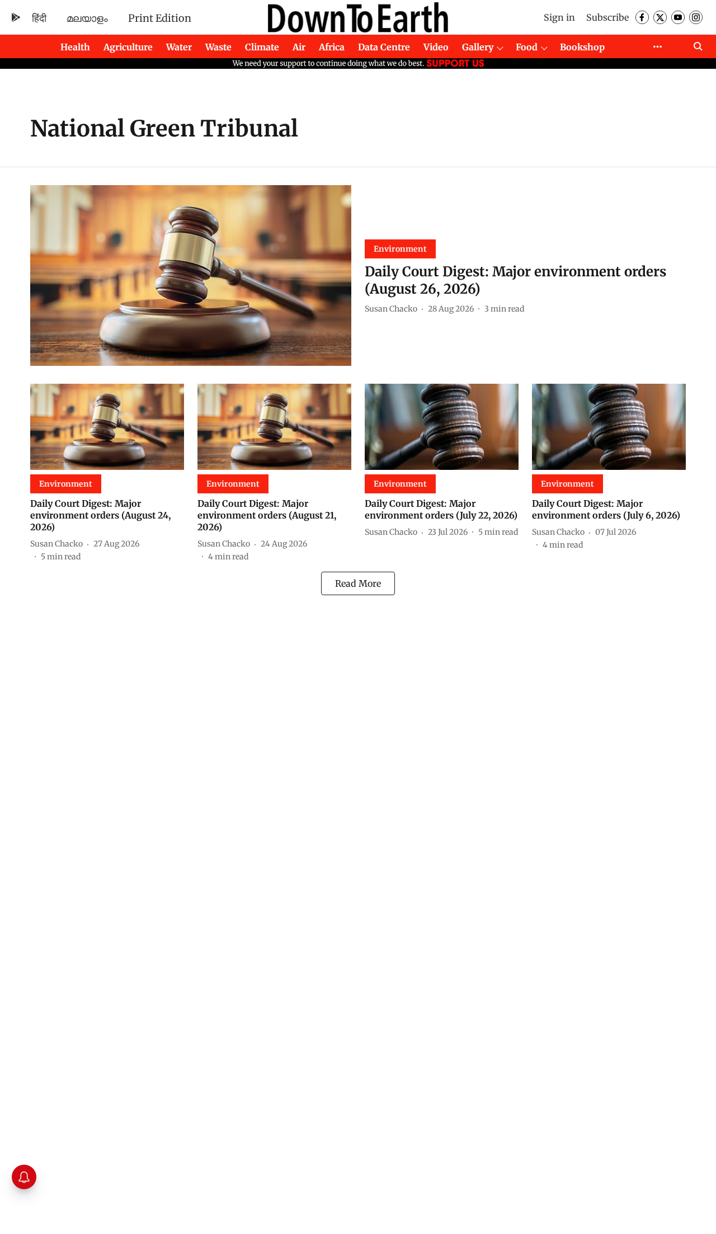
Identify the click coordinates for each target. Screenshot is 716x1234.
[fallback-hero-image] (190, 275)
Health (75, 47)
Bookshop (582, 47)
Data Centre (384, 47)
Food (527, 47)
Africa (332, 47)
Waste (218, 47)
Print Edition (159, 18)
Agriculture (128, 47)
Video (436, 47)
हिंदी (39, 18)
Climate (262, 47)
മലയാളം (87, 18)
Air (299, 47)
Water (179, 47)
